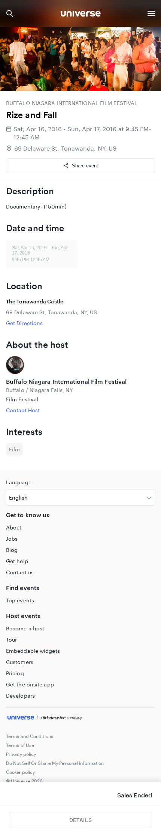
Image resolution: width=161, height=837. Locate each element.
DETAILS (80, 820)
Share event (85, 166)
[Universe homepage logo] (81, 15)
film (14, 449)
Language (18, 482)
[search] (9, 13)
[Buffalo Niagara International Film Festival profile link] (80, 365)
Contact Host (23, 410)
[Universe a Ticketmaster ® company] (80, 718)
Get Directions (24, 323)
